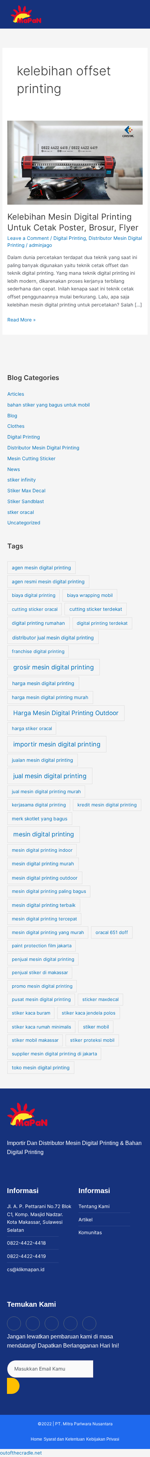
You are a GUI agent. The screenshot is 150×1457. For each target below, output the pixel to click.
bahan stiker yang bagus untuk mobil (48, 405)
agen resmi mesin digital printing (48, 581)
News (13, 469)
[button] (139, 14)
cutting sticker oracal (35, 609)
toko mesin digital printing (40, 1067)
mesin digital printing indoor (42, 850)
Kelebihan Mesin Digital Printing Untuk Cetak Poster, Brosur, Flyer (72, 222)
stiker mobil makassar (35, 1040)
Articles (15, 394)
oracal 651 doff (112, 932)
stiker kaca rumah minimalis (41, 1027)
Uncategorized (23, 522)
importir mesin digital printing (56, 744)
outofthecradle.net (21, 1453)
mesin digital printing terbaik (43, 905)
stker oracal (20, 512)
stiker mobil (96, 1027)
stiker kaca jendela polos (88, 1013)
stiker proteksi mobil (92, 1040)
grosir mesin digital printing (53, 667)
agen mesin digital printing (41, 567)
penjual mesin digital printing (43, 959)
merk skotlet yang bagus (39, 818)
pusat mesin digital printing (41, 999)
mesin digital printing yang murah (48, 932)
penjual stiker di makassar (40, 972)
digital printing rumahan (38, 623)
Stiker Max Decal (26, 490)
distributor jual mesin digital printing (53, 637)
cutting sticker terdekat (95, 609)
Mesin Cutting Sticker (31, 458)
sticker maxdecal (100, 999)
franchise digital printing (38, 651)
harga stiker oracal (32, 728)
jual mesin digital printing (50, 776)
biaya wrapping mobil (90, 595)
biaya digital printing (33, 595)
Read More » (21, 319)
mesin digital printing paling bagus (49, 891)
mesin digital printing (43, 834)
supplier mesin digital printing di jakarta (54, 1053)
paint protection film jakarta (42, 945)
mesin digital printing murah (43, 863)
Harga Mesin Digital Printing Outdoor (66, 712)
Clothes (15, 426)
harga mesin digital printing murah (50, 697)
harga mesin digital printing (43, 683)
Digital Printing (69, 238)
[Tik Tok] (14, 1323)
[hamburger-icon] (107, 14)
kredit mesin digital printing (107, 804)
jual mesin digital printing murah (46, 791)
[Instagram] (33, 1323)
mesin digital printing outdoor (44, 878)
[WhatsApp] (89, 1323)
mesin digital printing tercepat (44, 918)
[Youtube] (70, 1323)
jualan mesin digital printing (42, 760)
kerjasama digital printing (39, 804)
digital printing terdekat (102, 623)
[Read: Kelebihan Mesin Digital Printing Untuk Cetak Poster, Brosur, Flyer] (75, 162)
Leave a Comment (28, 238)
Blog (12, 415)
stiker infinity (21, 480)
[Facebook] (52, 1323)
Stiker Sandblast (25, 501)
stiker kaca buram (31, 1013)
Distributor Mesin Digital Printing (43, 447)
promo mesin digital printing (42, 986)
